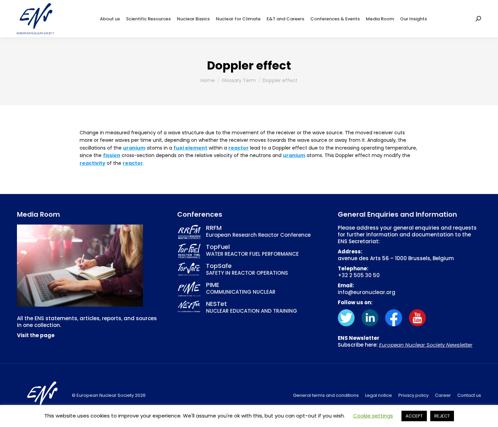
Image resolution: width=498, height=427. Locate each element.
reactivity (92, 163)
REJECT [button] (442, 416)
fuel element (190, 147)
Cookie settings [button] (373, 415)
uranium (134, 147)
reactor (238, 147)
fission (111, 155)
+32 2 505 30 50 (359, 275)
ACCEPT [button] (414, 416)
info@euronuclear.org (366, 292)
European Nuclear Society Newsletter (426, 344)
